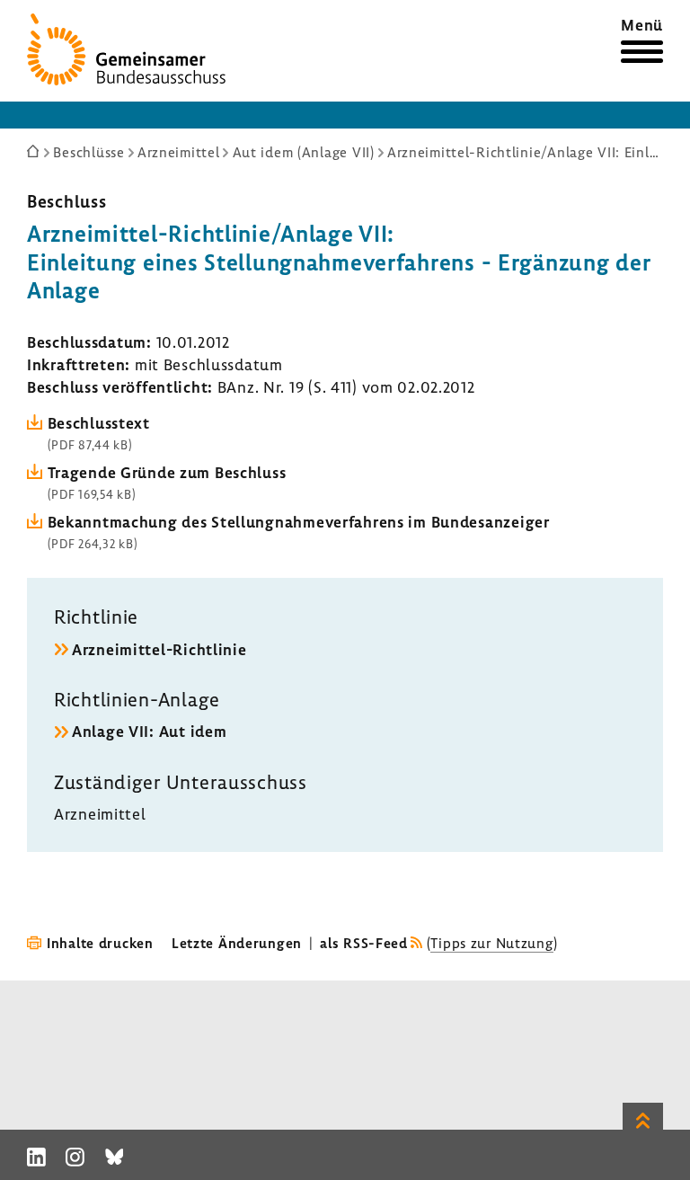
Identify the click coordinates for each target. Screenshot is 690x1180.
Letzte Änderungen (237, 943)
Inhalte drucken (100, 943)
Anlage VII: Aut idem (149, 731)
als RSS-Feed (364, 943)
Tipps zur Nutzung (491, 943)
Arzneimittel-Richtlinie (159, 649)
